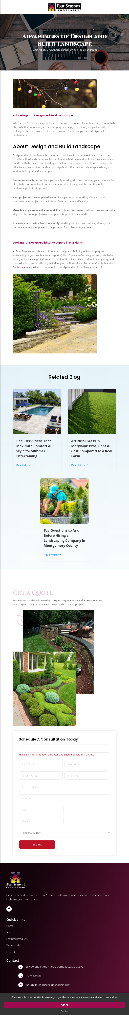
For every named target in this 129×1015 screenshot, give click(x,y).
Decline (64, 1011)
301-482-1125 (33, 975)
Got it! (64, 1004)
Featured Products (17, 938)
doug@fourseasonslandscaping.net (48, 985)
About (9, 932)
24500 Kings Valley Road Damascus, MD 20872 (54, 966)
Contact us (19, 267)
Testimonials (13, 945)
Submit (37, 844)
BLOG (43, 49)
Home (35, 49)
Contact (10, 952)
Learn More (111, 997)
